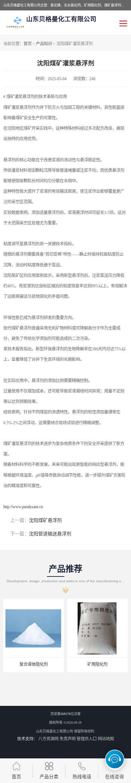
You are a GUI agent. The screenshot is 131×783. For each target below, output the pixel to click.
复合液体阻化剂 (33, 664)
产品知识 (44, 43)
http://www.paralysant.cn (23, 506)
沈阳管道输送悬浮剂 (50, 533)
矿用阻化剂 (97, 664)
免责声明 (67, 739)
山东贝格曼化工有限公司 (54, 731)
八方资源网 (48, 739)
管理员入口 (87, 739)
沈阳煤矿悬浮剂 (45, 520)
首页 (28, 43)
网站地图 (106, 739)
